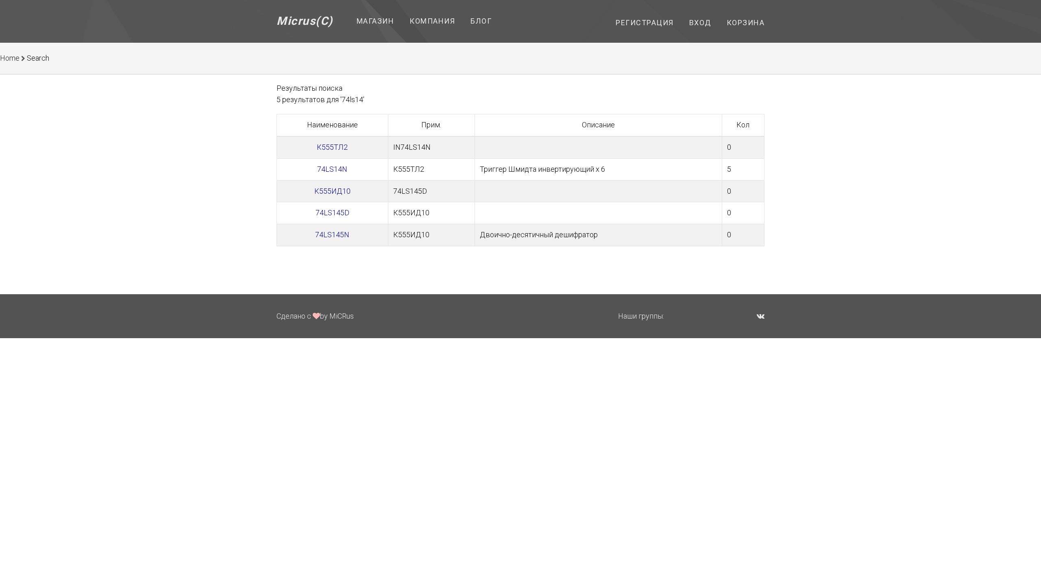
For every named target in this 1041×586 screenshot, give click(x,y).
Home (10, 58)
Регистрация (645, 22)
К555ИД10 (332, 191)
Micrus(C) (305, 21)
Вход (700, 22)
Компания (432, 21)
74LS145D (332, 212)
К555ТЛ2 (332, 147)
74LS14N (332, 169)
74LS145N (332, 234)
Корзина (746, 22)
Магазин (375, 21)
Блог (481, 21)
